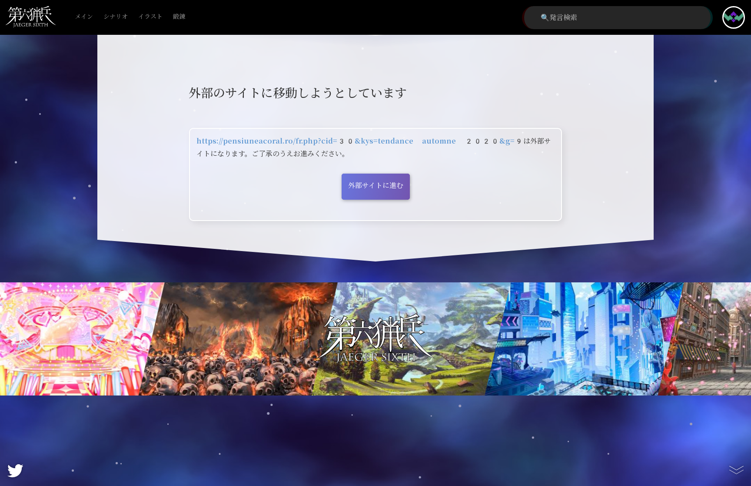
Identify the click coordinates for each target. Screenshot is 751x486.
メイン (84, 16)
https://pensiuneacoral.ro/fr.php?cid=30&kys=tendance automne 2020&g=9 (359, 141)
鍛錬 (179, 16)
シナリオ (115, 16)
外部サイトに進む (375, 185)
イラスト (150, 16)
